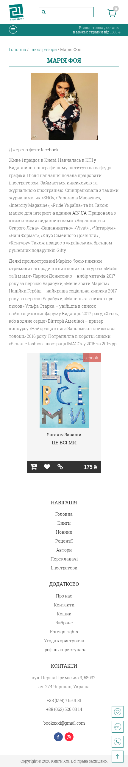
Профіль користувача (64, 649)
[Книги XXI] (16, 12)
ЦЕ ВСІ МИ (64, 442)
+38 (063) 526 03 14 (64, 709)
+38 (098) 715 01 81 (64, 700)
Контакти (64, 605)
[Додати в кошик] (33, 467)
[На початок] (118, 757)
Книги (64, 523)
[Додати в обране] (47, 467)
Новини (64, 532)
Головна (64, 514)
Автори (64, 550)
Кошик (64, 614)
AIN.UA (79, 213)
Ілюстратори (64, 568)
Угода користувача (64, 640)
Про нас (64, 596)
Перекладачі (64, 559)
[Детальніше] (60, 467)
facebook (50, 150)
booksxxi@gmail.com (64, 723)
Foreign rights (64, 631)
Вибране (64, 623)
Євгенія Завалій (64, 435)
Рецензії (64, 541)
